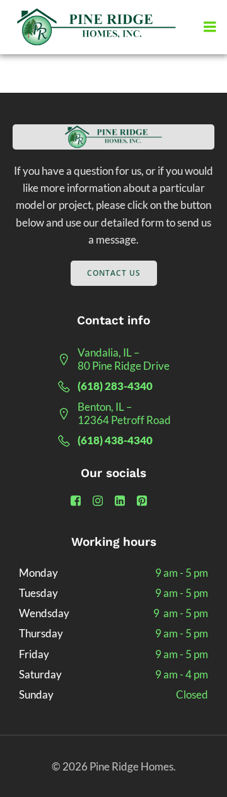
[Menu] (210, 27)
